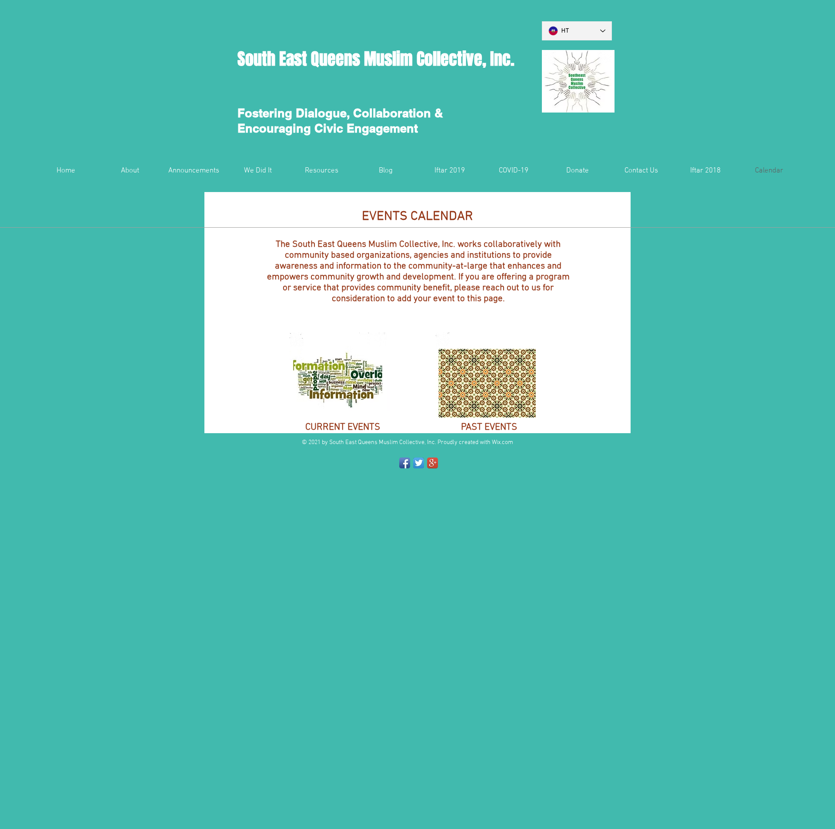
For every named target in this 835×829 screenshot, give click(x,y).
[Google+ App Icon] (432, 463)
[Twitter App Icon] (418, 463)
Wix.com (502, 442)
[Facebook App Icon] (404, 463)
